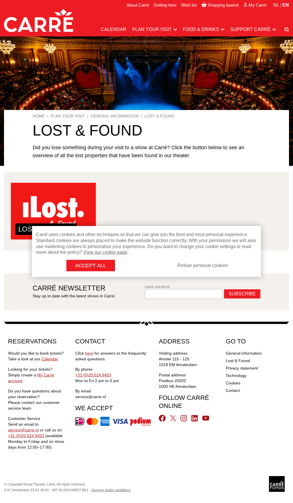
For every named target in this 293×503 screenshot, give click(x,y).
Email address (157, 286)
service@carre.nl (23, 430)
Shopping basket (223, 5)
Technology (236, 375)
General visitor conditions (111, 490)
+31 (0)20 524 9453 (26, 435)
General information (244, 353)
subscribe (242, 293)
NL (276, 5)
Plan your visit (152, 29)
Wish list (189, 5)
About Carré (137, 5)
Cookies (233, 383)
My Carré (257, 5)
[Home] (38, 20)
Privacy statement (242, 368)
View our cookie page (105, 252)
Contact (233, 390)
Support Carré (250, 29)
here (89, 353)
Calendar (113, 29)
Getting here (165, 5)
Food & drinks (201, 29)
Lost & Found (238, 360)
